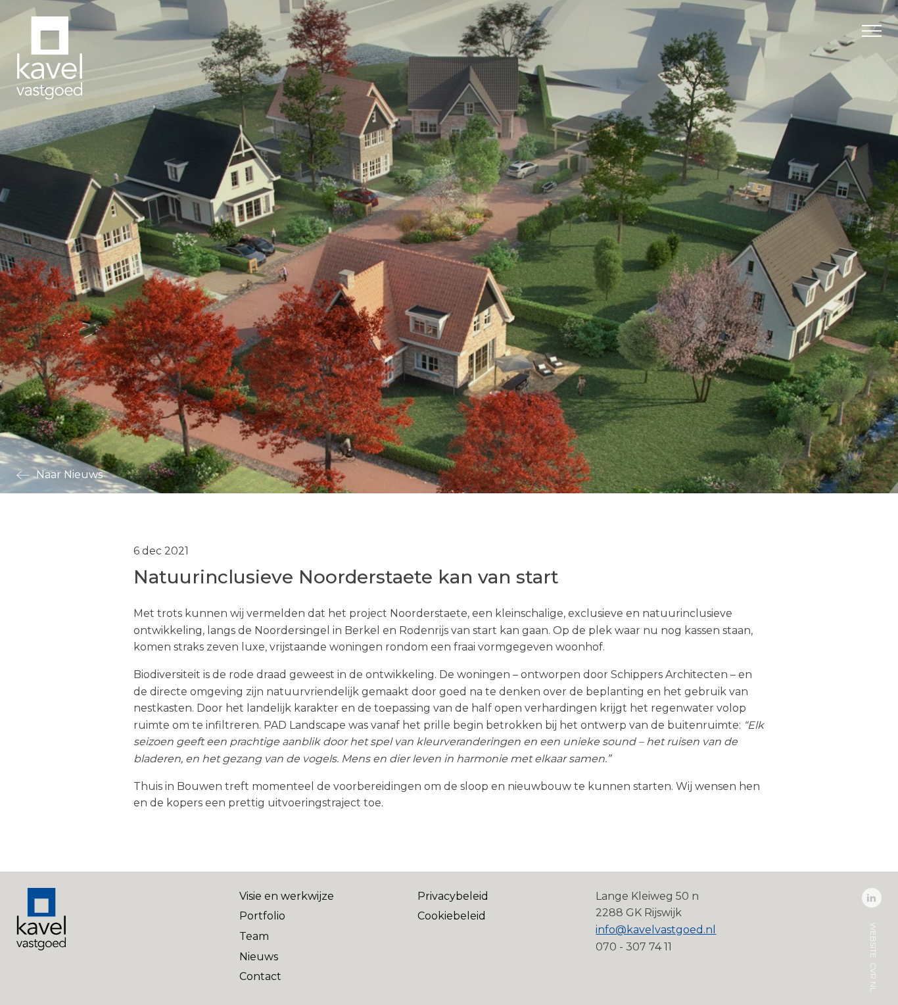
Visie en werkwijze (286, 896)
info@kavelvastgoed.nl (656, 929)
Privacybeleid (452, 896)
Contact (260, 976)
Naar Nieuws (69, 474)
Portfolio (262, 916)
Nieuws (258, 956)
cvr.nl (873, 976)
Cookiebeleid (451, 916)
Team (254, 936)
